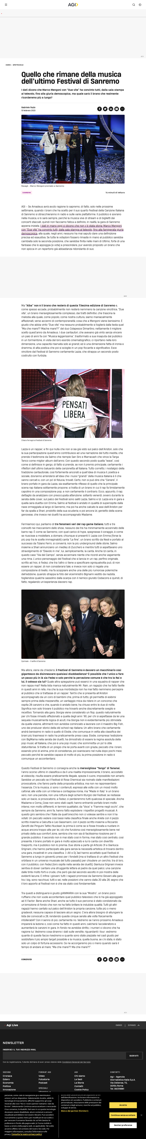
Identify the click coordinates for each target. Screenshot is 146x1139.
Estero (6, 1079)
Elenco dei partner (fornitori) (74, 1111)
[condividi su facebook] (99, 109)
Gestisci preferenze (123, 1125)
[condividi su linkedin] (111, 109)
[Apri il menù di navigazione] (6, 4)
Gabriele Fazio (28, 107)
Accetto (123, 1105)
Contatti (78, 1086)
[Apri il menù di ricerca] (133, 4)
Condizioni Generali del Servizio (76, 1062)
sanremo (27, 193)
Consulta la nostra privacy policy (27, 1134)
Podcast (43, 1082)
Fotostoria (44, 1079)
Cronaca (7, 1076)
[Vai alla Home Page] (73, 5)
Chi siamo (79, 1076)
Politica (7, 1086)
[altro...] (122, 109)
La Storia (79, 1082)
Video (42, 1076)
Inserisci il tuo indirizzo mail (19, 1049)
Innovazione (9, 1089)
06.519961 (119, 1088)
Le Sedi (78, 1079)
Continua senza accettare (123, 1115)
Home (8, 65)
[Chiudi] (141, 1115)
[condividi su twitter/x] (105, 109)
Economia (8, 1082)
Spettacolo (18, 65)
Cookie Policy (81, 1089)
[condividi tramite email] (116, 109)
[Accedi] (140, 4)
